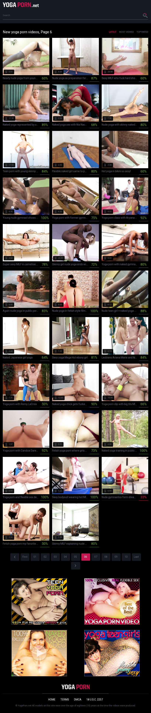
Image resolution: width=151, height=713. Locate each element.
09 (116, 556)
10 (126, 556)
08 (105, 556)
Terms (64, 699)
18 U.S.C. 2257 (94, 699)
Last (136, 556)
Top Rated (142, 32)
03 (55, 556)
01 (35, 556)
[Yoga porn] (21, 4)
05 (75, 556)
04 (65, 556)
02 (45, 556)
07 (95, 556)
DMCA (77, 699)
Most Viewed (126, 32)
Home (51, 699)
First (24, 556)
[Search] (145, 15)
